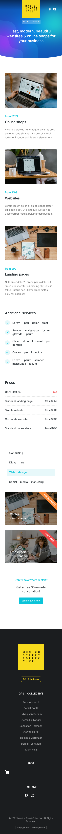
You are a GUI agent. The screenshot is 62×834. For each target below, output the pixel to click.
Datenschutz (38, 827)
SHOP (31, 763)
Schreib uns (33, 679)
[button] (5, 9)
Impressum (23, 827)
